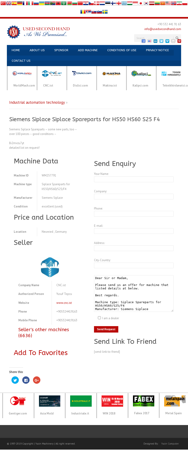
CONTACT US (21, 60)
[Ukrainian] (41, 4)
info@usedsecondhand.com (162, 29)
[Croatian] (85, 4)
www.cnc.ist (64, 303)
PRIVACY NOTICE (157, 50)
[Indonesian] (135, 4)
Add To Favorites (41, 353)
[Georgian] (119, 4)
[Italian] (30, 4)
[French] (25, 4)
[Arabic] (63, 4)
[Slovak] (94, 13)
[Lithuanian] (157, 4)
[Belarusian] (69, 4)
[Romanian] (83, 13)
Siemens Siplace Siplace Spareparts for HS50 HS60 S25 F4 (84, 119)
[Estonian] (108, 4)
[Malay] (168, 4)
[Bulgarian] (74, 4)
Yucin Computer (170, 443)
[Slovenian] (99, 13)
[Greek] (124, 4)
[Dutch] (102, 4)
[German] (19, 4)
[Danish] (97, 4)
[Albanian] (58, 4)
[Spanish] (14, 4)
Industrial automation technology (37, 102)
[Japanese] (141, 4)
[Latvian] (152, 4)
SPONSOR (61, 50)
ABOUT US (37, 50)
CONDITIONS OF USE (121, 50)
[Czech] (91, 4)
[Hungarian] (130, 4)
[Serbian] (88, 13)
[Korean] (146, 4)
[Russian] (36, 4)
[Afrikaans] (52, 4)
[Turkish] (3, 4)
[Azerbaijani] (47, 4)
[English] (8, 4)
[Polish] (185, 4)
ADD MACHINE (88, 50)
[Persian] (179, 4)
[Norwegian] (174, 4)
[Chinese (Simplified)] (80, 4)
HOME (16, 50)
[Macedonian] (163, 4)
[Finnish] (113, 4)
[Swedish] (105, 13)
